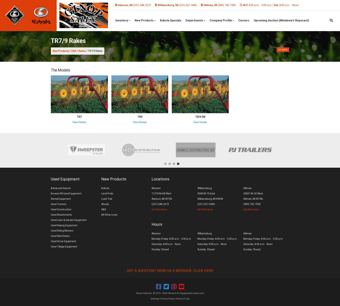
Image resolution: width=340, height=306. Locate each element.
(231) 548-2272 (142, 5)
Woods (105, 204)
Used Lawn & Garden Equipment (69, 220)
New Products (144, 20)
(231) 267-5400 (188, 5)
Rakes (82, 51)
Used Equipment (65, 179)
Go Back (282, 49)
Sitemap (155, 298)
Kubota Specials (170, 20)
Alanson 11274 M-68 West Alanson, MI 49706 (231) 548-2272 (162, 199)
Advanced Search (61, 188)
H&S (73, 51)
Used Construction (61, 209)
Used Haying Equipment (64, 225)
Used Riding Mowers (62, 230)
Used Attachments (61, 214)
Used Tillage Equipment (64, 246)
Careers (244, 20)
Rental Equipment (61, 198)
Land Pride (107, 193)
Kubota (105, 188)
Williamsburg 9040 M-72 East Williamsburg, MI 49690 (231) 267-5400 (210, 199)
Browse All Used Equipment (66, 193)
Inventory (122, 20)
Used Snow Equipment (63, 241)
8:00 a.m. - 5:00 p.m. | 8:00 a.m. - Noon (271, 5)
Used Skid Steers (60, 236)
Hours (157, 224)
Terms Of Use (183, 298)
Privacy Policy (167, 298)
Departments (195, 20)
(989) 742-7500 (227, 5)
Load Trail (106, 198)
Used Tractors (58, 204)
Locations (160, 179)
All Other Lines (109, 214)
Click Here (203, 271)
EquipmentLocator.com (192, 293)
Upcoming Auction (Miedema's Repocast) (281, 20)
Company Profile (221, 20)
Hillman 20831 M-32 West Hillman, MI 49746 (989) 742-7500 (253, 199)
